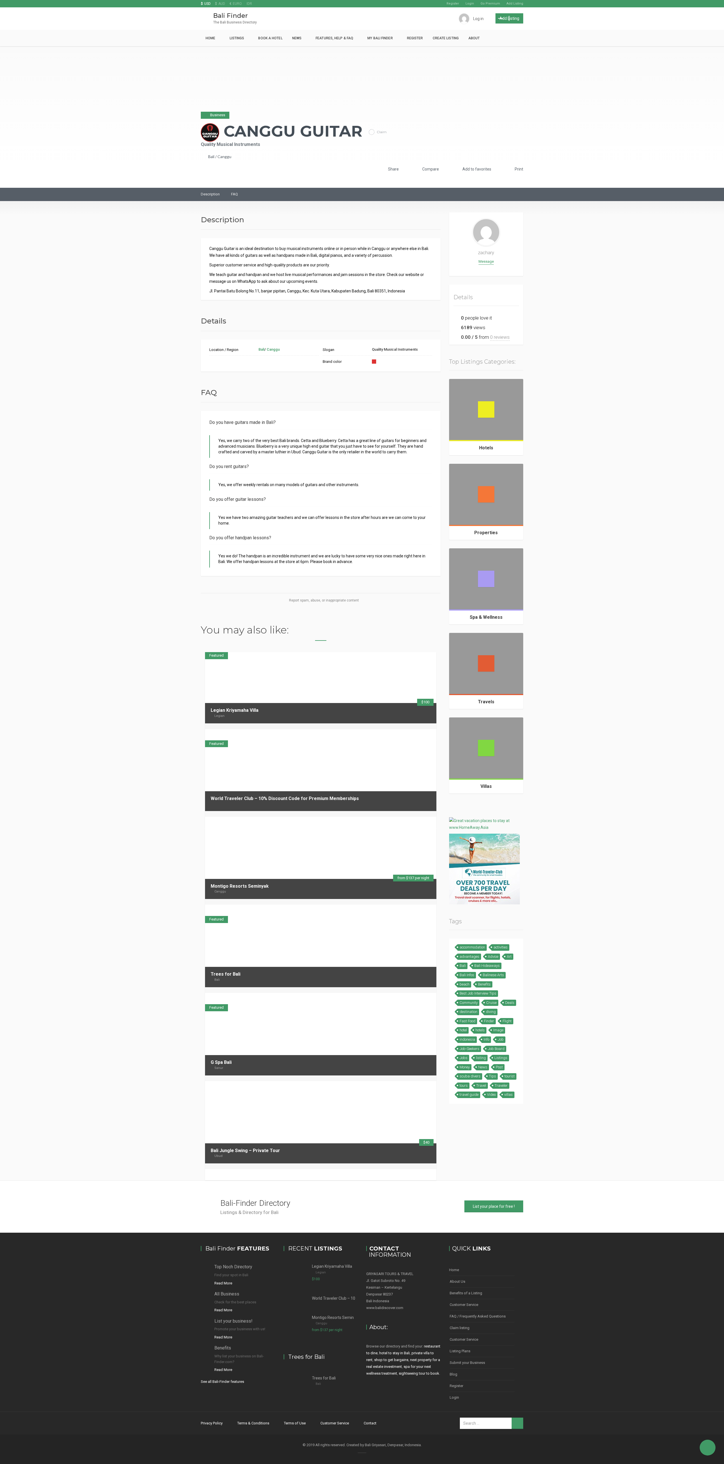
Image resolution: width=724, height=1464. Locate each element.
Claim (381, 132)
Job (501, 1039)
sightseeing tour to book (419, 1373)
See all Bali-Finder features (222, 1381)
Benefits (484, 984)
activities (501, 947)
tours (464, 1085)
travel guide (469, 1094)
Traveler (501, 1085)
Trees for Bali (225, 974)
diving (491, 1012)
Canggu (224, 156)
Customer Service (464, 1305)
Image (498, 1030)
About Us (457, 1281)
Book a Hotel (270, 38)
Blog (453, 1374)
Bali (211, 156)
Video (491, 1094)
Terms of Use (295, 1423)
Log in (478, 18)
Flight (507, 1021)
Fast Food (467, 1021)
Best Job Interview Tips (478, 993)
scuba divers (470, 1076)
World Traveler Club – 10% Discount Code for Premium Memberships (285, 798)
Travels (486, 701)
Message (486, 261)
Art (509, 956)
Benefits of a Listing (466, 1293)
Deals (509, 1003)
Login (470, 3)
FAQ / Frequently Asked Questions (478, 1316)
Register (453, 3)
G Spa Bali (221, 1062)
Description (210, 194)
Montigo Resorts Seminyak (240, 886)
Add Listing (515, 3)
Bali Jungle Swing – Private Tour (245, 1150)
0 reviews (500, 337)
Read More (223, 1283)
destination (468, 1012)
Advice (493, 956)
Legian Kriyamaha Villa (234, 710)
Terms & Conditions (253, 1423)
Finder (489, 1021)
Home (210, 38)
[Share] (414, 734)
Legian (219, 716)
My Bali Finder (380, 38)
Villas (486, 786)
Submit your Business (467, 1362)
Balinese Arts (493, 975)
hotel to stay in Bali (394, 1353)
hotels (480, 1030)
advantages (469, 956)
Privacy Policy (212, 1423)
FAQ (234, 194)
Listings (237, 38)
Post (499, 1067)
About (474, 38)
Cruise (491, 1003)
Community (469, 1003)
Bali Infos (467, 975)
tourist (510, 1076)
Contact (370, 1423)
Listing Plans (460, 1351)
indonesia (467, 1039)
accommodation (472, 947)
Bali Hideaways (487, 965)
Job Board (496, 1049)
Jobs (463, 1058)
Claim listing (459, 1328)
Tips (492, 1076)
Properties (486, 532)
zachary (486, 252)
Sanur (218, 1068)
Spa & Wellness (486, 617)
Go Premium (490, 3)
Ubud (218, 1156)
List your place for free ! (494, 1206)
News (296, 38)
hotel (463, 1030)
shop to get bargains (391, 1360)
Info (486, 1039)
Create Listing (446, 38)
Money (465, 1067)
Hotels (486, 447)
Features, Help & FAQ (334, 38)
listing (481, 1058)
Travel (481, 1085)
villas (508, 1094)
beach (464, 984)
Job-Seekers (469, 1049)
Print (518, 169)
